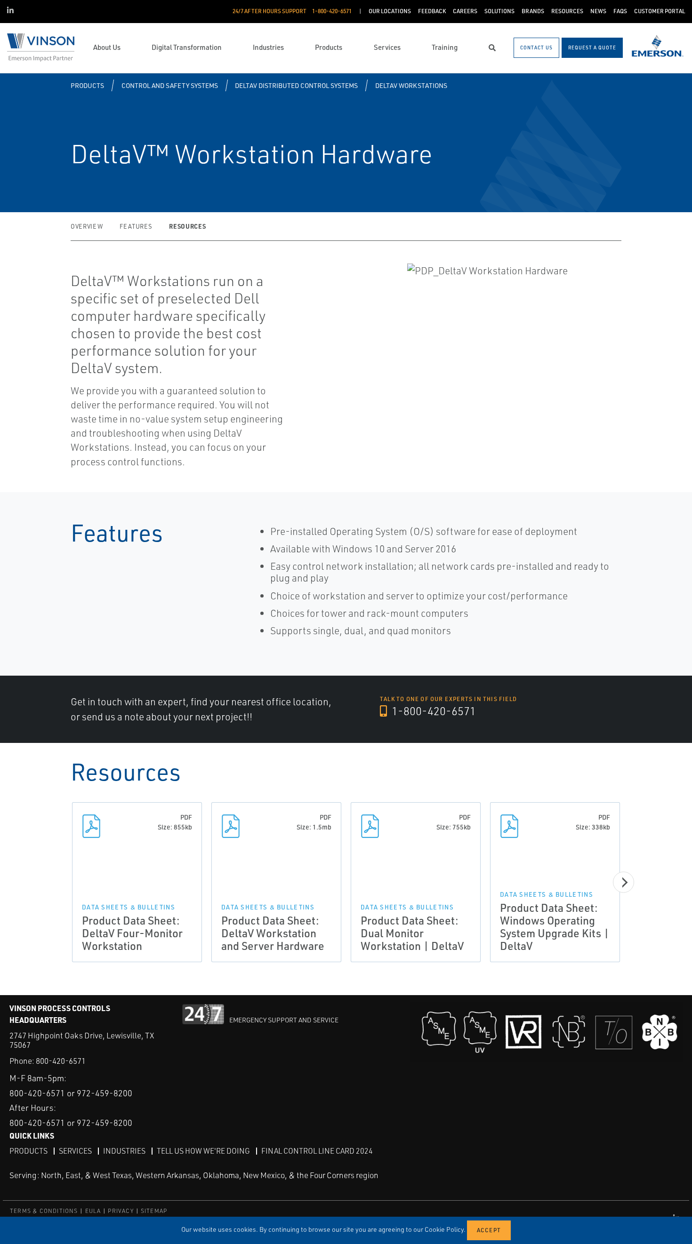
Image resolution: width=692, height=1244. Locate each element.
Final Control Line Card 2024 (317, 1151)
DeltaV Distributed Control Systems (296, 85)
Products (87, 85)
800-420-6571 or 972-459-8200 (70, 1093)
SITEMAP (154, 1210)
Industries (124, 1151)
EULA (93, 1210)
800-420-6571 (61, 1061)
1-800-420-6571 (432, 711)
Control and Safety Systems (169, 85)
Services (75, 1151)
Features (136, 226)
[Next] (623, 882)
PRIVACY (120, 1210)
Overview (87, 226)
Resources (187, 226)
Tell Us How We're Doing (203, 1151)
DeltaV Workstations (411, 85)
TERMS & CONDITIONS (44, 1210)
